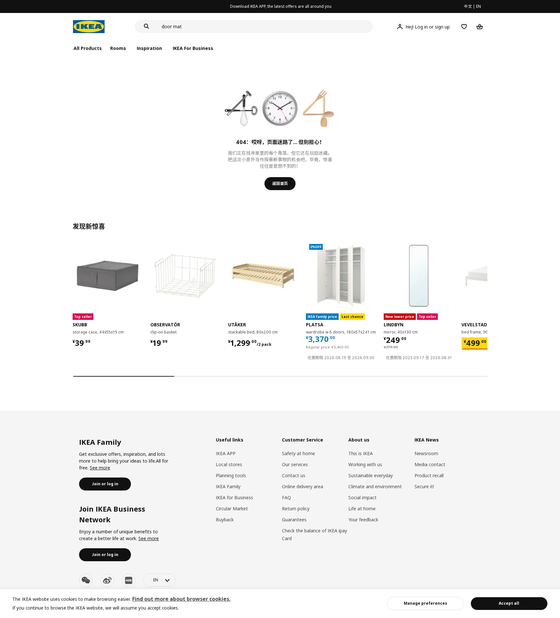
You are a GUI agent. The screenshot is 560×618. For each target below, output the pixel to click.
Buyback (225, 519)
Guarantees (294, 519)
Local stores (229, 464)
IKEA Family (228, 486)
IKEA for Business (234, 497)
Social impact (362, 497)
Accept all (509, 603)
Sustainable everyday (370, 475)
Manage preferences (425, 603)
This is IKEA (360, 453)
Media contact (429, 464)
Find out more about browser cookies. (181, 598)
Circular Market (232, 508)
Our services (295, 464)
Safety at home (298, 453)
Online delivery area (302, 486)
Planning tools (231, 475)
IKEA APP (226, 453)
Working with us (365, 464)
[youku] (128, 580)
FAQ (286, 497)
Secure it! (424, 486)
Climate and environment (375, 486)
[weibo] (107, 580)
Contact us (293, 475)
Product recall (429, 475)
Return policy (295, 508)
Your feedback (363, 519)
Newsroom (426, 453)
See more (100, 468)
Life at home (362, 508)
